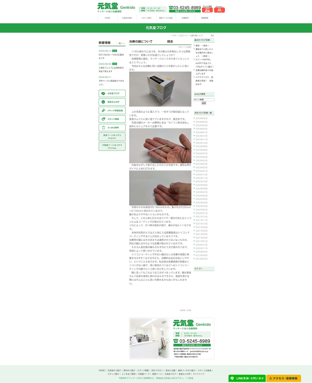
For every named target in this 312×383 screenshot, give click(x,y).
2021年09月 (202, 227)
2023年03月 (202, 164)
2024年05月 (202, 118)
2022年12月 (202, 175)
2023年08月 (202, 150)
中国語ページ (144, 374)
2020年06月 (202, 252)
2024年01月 (202, 132)
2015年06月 (202, 255)
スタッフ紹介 (113, 374)
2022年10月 (202, 182)
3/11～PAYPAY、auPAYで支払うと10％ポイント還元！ (205, 63)
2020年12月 (202, 245)
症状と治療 (170, 370)
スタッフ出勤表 (204, 370)
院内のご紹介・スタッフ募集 (136, 370)
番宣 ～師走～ (202, 46)
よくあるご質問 (128, 374)
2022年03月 (202, 206)
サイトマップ (198, 374)
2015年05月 (202, 259)
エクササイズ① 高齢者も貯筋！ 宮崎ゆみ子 (204, 80)
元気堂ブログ (170, 374)
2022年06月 (202, 196)
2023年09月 (202, 146)
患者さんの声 (184, 374)
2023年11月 (202, 139)
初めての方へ (157, 370)
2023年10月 (202, 143)
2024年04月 (202, 122)
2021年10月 (202, 224)
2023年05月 (202, 161)
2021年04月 (202, 231)
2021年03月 (202, 234)
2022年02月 (202, 210)
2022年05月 (202, 199)
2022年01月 (202, 213)
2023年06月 (202, 157)
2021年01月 (202, 241)
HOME (107, 18)
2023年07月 (202, 153)
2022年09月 (202, 185)
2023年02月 (202, 168)
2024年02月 (202, 129)
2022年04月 (202, 203)
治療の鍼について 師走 (151, 41)
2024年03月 (202, 125)
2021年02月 (202, 238)
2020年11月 (202, 248)
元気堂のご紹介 (114, 370)
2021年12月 (202, 217)
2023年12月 (202, 136)
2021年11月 (202, 220)
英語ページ (157, 374)
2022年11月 (202, 178)
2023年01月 (202, 171)
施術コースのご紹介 (186, 370)
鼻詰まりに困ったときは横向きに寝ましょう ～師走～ (204, 52)
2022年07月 (202, 192)
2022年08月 (202, 189)
